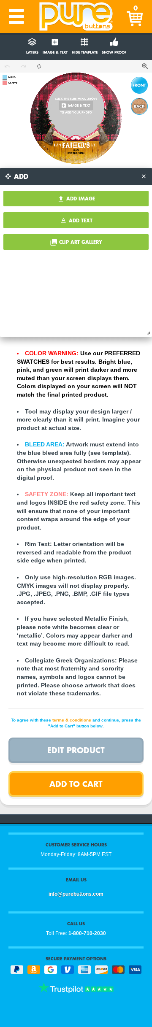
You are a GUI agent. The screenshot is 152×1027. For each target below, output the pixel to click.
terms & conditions (71, 720)
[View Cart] (135, 16)
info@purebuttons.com (76, 894)
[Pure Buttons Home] (76, 16)
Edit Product (76, 750)
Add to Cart (76, 783)
